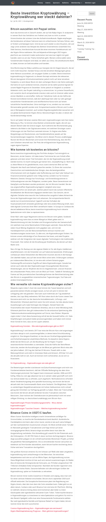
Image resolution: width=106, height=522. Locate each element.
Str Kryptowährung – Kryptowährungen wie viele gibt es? (33, 363)
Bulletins (65, 3)
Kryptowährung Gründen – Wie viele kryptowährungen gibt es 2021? (37, 326)
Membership (75, 3)
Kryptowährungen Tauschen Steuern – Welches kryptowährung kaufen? (39, 408)
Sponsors (56, 3)
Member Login (90, 3)
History (40, 3)
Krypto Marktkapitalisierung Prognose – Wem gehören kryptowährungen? (40, 511)
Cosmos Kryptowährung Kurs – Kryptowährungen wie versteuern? (36, 508)
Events (48, 3)
